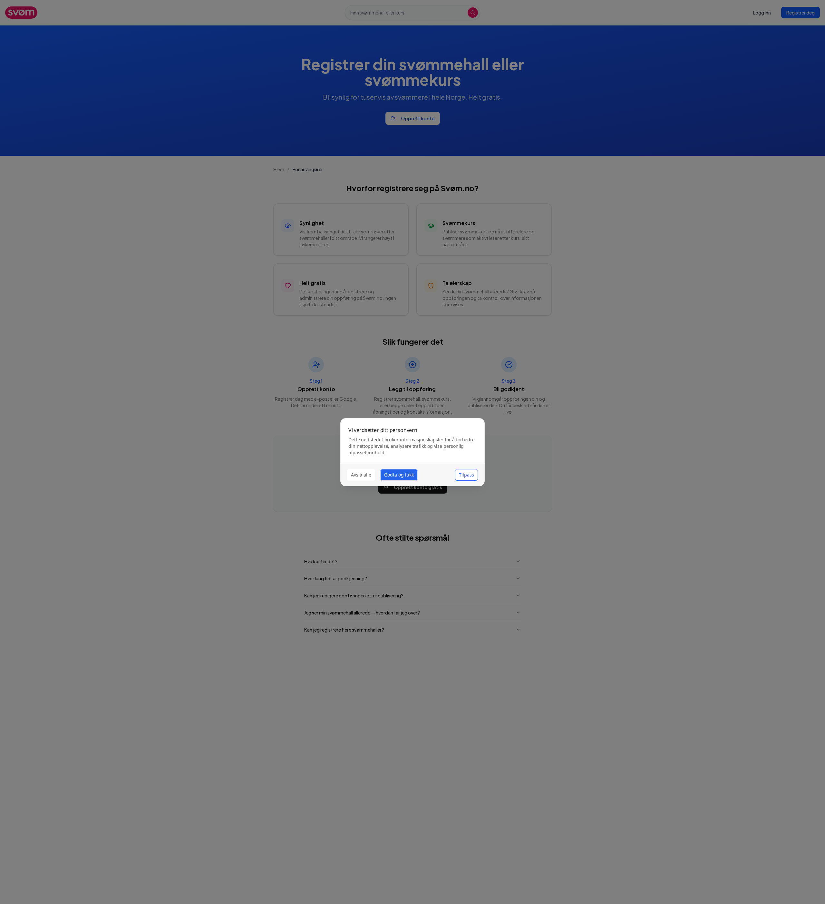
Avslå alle (361, 475)
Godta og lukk (399, 475)
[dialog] (412, 452)
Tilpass (466, 475)
